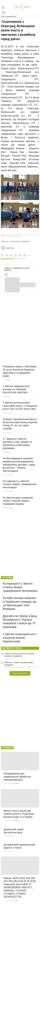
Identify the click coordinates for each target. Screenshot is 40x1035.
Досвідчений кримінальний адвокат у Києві (19, 846)
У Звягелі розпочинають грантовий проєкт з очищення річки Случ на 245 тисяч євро (20, 405)
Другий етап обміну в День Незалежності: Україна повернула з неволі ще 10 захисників (20, 621)
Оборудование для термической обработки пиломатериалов (17, 776)
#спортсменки (15, 241)
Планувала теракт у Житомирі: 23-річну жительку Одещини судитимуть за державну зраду (20, 371)
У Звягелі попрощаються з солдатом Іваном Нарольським (19, 637)
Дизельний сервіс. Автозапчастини (14, 831)
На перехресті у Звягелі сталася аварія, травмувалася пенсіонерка (20, 484)
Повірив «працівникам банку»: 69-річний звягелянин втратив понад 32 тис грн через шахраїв (20, 424)
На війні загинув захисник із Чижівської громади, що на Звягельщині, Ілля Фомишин (19, 603)
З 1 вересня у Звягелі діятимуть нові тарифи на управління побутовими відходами (17, 443)
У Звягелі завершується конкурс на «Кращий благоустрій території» (16, 389)
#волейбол (26, 241)
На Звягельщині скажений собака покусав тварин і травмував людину (18, 500)
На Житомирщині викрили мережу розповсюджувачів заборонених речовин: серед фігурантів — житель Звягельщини (19, 464)
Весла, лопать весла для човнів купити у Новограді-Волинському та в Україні (19, 813)
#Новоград (5, 241)
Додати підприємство (20, 673)
